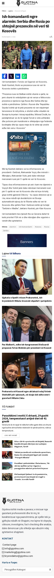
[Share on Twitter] (11, 76)
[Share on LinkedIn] (17, 76)
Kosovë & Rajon (20, 11)
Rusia (46, 227)
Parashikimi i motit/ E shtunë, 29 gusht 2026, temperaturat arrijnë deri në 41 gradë (25, 418)
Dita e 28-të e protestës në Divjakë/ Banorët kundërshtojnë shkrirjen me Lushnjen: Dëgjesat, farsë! (33, 444)
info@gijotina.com (14, 548)
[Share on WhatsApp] (24, 76)
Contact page (9, 544)
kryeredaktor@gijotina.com (19, 556)
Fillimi (4, 11)
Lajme (10, 11)
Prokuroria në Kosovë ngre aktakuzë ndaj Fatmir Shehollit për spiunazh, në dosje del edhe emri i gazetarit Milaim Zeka (26, 394)
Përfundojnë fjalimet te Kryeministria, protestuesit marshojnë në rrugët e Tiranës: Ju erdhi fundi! (30, 477)
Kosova (38, 227)
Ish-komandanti (25, 227)
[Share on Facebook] (4, 76)
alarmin (13, 227)
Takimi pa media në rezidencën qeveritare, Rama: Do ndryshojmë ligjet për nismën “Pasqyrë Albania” (32, 455)
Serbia (6, 231)
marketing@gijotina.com (17, 552)
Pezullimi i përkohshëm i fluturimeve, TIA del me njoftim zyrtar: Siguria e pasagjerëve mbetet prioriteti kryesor (31, 466)
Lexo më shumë (10, 435)
